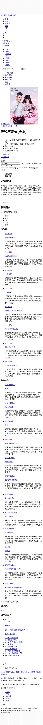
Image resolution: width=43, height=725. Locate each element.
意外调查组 (11, 638)
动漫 (6, 26)
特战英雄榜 (9, 516)
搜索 (23, 69)
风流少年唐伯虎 (11, 365)
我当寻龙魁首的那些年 (13, 587)
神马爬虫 (17, 672)
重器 (6, 425)
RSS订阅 (4, 672)
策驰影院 (4, 15)
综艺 (6, 28)
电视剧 (7, 23)
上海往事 (8, 274)
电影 (6, 21)
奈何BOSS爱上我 (11, 329)
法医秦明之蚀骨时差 (12, 569)
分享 (15, 126)
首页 (6, 19)
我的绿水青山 (10, 498)
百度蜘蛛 (10, 672)
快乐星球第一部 (13, 653)
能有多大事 (9, 407)
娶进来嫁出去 (10, 237)
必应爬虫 (4, 674)
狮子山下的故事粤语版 (13, 311)
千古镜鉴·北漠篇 (13, 642)
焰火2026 (11, 646)
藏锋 (6, 389)
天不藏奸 (8, 292)
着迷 (9, 644)
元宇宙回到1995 (11, 256)
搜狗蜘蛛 (24, 672)
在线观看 (5, 154)
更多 (3, 611)
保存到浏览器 (8, 126)
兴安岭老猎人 (10, 532)
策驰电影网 (12, 15)
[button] (8, 174)
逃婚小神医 (12, 655)
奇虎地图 (30, 672)
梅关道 (7, 551)
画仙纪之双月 (10, 347)
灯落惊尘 (11, 649)
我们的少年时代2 (11, 480)
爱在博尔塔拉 (12, 651)
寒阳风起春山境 (11, 443)
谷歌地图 (37, 672)
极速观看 (5, 157)
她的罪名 (11, 640)
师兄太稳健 (9, 462)
